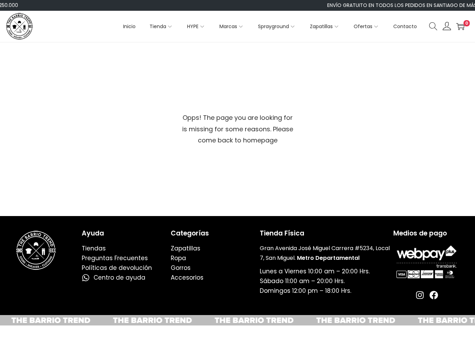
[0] (460, 26)
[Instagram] (420, 295)
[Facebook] (434, 295)
